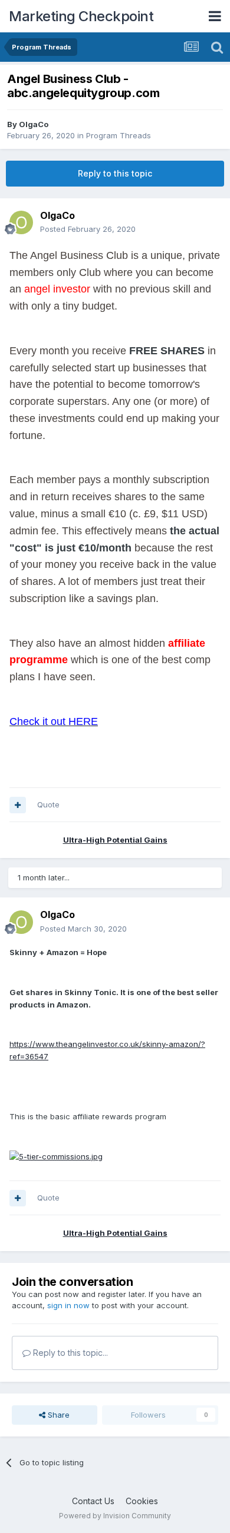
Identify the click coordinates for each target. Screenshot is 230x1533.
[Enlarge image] (56, 1155)
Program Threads (118, 135)
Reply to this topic (115, 173)
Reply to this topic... (69, 1353)
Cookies (142, 1501)
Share (57, 1414)
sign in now (68, 1305)
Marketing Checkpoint (81, 16)
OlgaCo (33, 124)
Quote (48, 804)
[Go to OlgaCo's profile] (21, 222)
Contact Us (93, 1501)
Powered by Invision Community (115, 1515)
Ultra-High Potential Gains (115, 839)
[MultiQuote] (17, 805)
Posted (88, 229)
